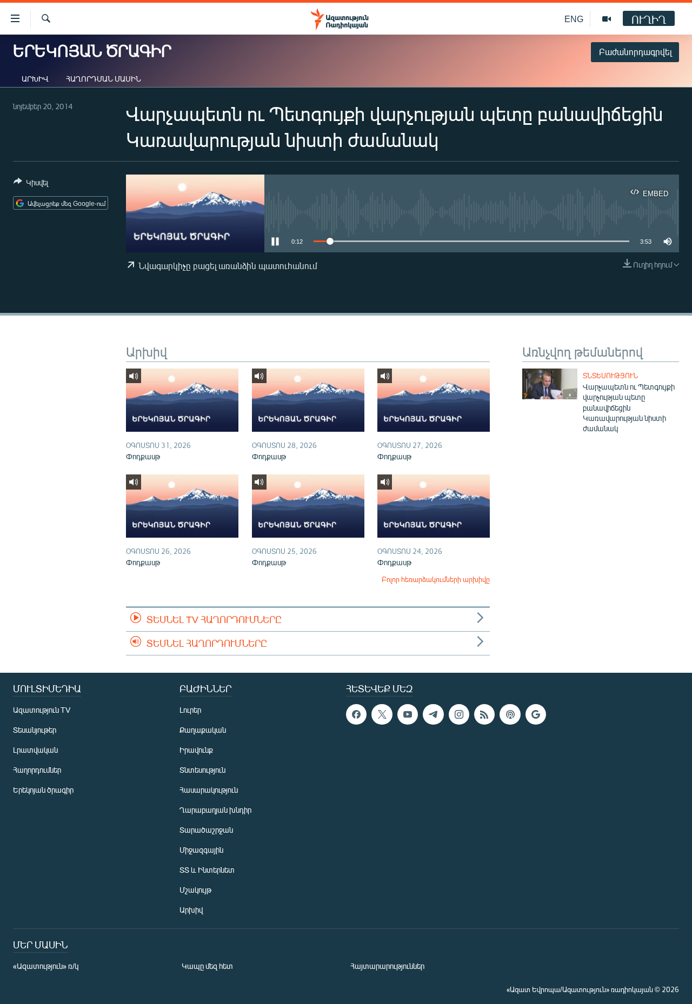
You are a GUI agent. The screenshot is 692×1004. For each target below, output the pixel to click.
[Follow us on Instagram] (459, 714)
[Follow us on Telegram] (433, 714)
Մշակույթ (195, 889)
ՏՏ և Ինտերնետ (207, 869)
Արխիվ (35, 78)
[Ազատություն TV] (606, 19)
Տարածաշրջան (206, 829)
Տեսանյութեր (34, 729)
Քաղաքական (202, 729)
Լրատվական (35, 749)
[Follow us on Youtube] (407, 714)
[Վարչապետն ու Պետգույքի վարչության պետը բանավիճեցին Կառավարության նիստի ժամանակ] (549, 384)
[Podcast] (510, 714)
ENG (573, 19)
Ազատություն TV (41, 709)
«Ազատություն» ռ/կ (45, 965)
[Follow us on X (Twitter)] (381, 714)
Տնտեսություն (610, 375)
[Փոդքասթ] (182, 400)
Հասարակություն (208, 789)
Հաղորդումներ (37, 769)
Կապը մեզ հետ (207, 965)
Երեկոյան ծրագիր (43, 789)
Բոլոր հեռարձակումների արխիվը (436, 579)
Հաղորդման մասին (103, 78)
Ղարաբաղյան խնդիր (215, 809)
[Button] (31, 184)
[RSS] (484, 714)
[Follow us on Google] (535, 714)
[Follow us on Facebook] (356, 714)
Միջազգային (201, 849)
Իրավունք (196, 749)
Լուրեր (190, 709)
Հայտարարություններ (387, 965)
